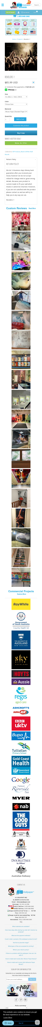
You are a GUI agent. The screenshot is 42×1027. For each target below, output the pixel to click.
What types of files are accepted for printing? (21, 946)
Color (7, 101)
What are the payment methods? (21, 935)
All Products (16, 152)
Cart (34, 12)
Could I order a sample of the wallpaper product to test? (21, 939)
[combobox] (36, 5)
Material (8, 109)
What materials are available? (21, 926)
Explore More (21, 594)
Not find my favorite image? (21, 942)
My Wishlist (26, 12)
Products (19, 39)
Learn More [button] (7, 1017)
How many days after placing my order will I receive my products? (21, 931)
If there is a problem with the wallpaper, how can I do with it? (21, 954)
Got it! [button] (21, 1023)
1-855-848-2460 (23, 16)
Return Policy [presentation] (11, 159)
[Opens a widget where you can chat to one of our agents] (8, 1023)
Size (6, 94)
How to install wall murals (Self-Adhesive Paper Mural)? (21, 963)
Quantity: (8, 116)
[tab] (21, 159)
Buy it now (21, 133)
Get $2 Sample (10, 12)
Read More (32, 208)
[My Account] (18, 12)
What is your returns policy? (21, 950)
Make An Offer (21, 143)
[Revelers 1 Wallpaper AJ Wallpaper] (21, 57)
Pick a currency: (21, 1006)
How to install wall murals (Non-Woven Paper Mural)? (21, 959)
